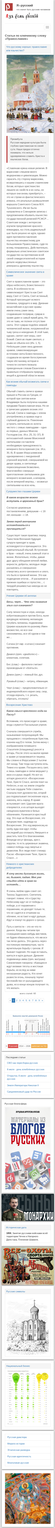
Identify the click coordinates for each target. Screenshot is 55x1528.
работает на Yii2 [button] (39, 1046)
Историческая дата (16, 1227)
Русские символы (15, 1291)
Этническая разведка (18, 1450)
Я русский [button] (13, 1046)
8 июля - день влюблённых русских (25, 1069)
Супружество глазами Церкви (23, 491)
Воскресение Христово (19, 705)
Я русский (24, 5)
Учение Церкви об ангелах (21, 595)
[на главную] (21, 16)
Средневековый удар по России (24, 1091)
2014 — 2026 (24, 1046)
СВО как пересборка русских (22, 1063)
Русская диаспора (17, 1437)
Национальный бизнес (18, 1366)
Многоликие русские (18, 1462)
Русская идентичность (19, 1456)
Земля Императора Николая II (23, 1085)
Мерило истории (16, 1443)
